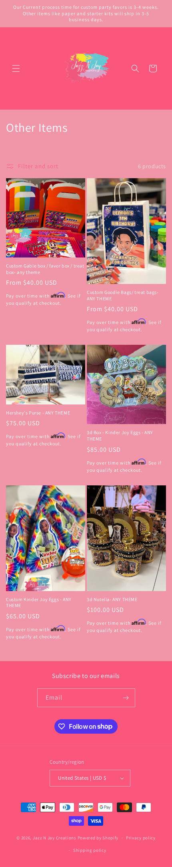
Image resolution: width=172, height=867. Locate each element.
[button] (16, 68)
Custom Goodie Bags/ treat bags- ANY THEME (123, 295)
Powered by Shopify (98, 838)
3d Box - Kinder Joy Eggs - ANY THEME (120, 435)
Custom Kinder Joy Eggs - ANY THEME (39, 602)
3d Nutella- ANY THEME (112, 599)
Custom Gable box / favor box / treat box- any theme (45, 269)
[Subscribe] (126, 697)
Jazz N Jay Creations (54, 838)
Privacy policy (141, 838)
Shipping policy (89, 850)
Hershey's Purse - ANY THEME (38, 413)
